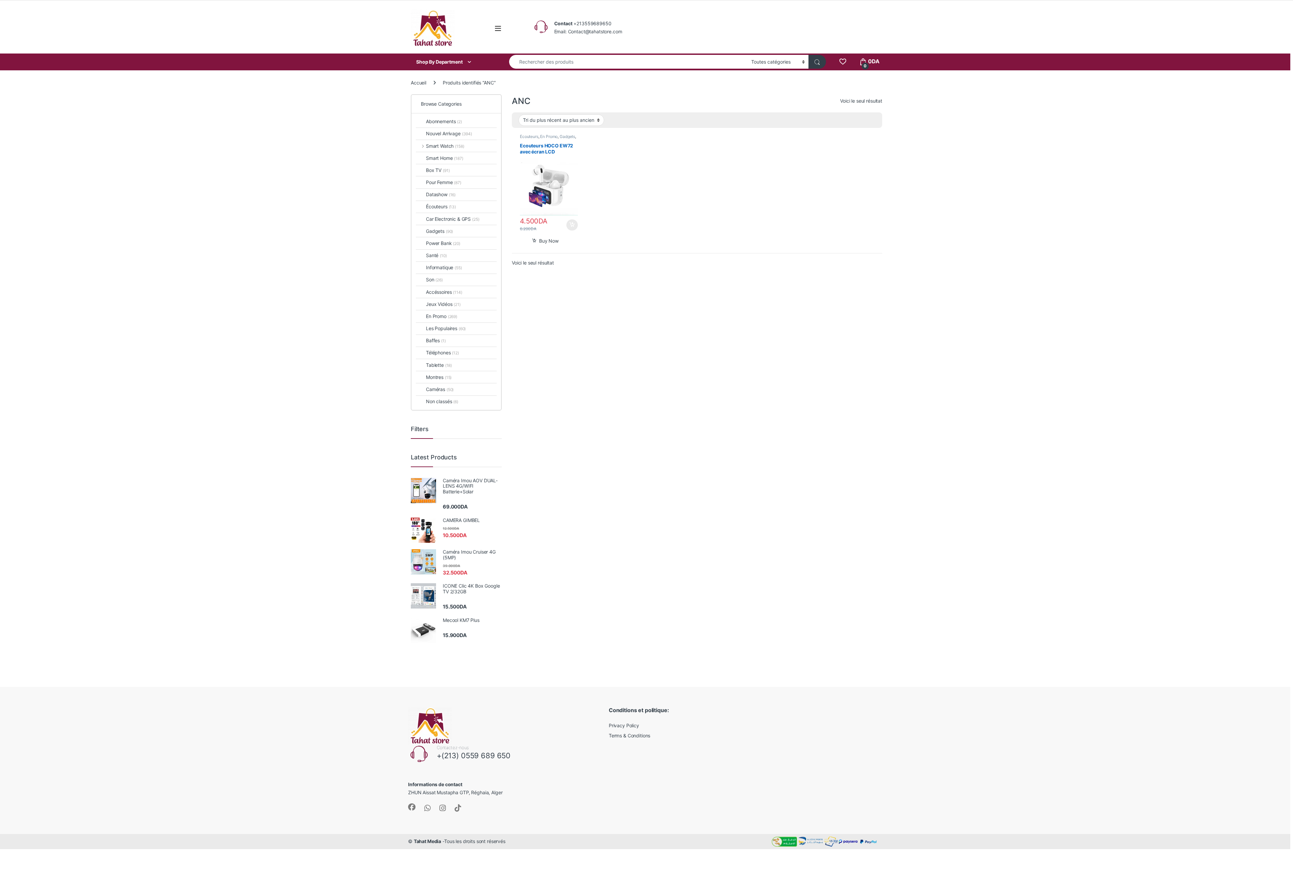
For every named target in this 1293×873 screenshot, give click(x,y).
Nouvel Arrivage (449, 133)
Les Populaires (446, 328)
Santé (436, 255)
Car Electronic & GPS (452, 219)
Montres (439, 377)
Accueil (418, 82)
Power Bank (443, 243)
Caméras (440, 389)
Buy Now (549, 241)
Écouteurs (529, 136)
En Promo (549, 136)
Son (434, 279)
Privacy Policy (624, 725)
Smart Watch (445, 146)
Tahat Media (427, 841)
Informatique (444, 267)
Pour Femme (443, 182)
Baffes (436, 340)
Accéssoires (444, 292)
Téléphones (442, 352)
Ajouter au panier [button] (570, 225)
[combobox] (628, 62)
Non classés (442, 401)
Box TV (438, 170)
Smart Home (444, 158)
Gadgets (567, 136)
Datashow (441, 194)
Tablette (439, 365)
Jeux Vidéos (443, 304)
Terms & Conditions (629, 735)
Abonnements (444, 121)
